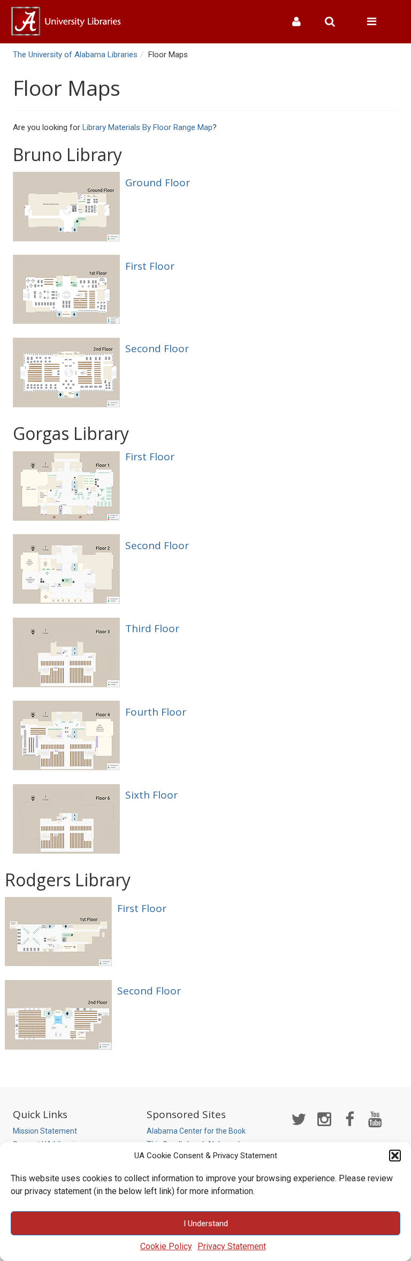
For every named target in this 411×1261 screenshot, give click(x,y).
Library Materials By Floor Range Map (147, 127)
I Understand (206, 1223)
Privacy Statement (231, 1246)
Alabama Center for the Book (196, 1131)
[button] (395, 1155)
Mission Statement (45, 1131)
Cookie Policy (166, 1246)
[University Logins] (300, 21)
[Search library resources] (334, 21)
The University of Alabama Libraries (75, 54)
